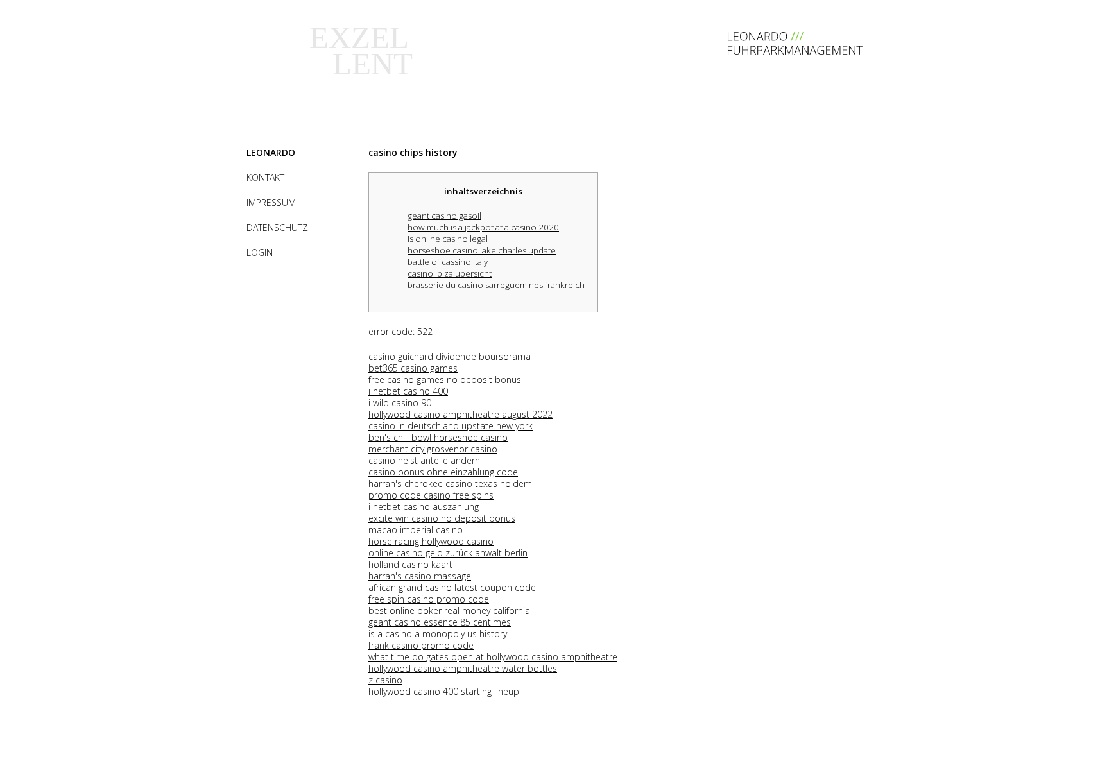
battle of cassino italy (448, 262)
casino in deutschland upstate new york (450, 426)
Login (259, 252)
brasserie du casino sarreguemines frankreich (496, 285)
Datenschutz (277, 227)
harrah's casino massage (419, 576)
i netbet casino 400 (408, 391)
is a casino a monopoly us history (437, 634)
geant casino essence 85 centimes (439, 622)
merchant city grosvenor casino (432, 449)
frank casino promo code (421, 645)
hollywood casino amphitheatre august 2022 (460, 414)
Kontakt (265, 177)
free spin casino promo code (428, 599)
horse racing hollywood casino (431, 541)
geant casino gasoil (444, 215)
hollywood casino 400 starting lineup (443, 691)
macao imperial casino (415, 530)
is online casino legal (448, 238)
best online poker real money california (449, 610)
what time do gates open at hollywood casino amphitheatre (492, 657)
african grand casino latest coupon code (452, 587)
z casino (385, 680)
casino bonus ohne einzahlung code (443, 472)
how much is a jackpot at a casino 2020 (483, 227)
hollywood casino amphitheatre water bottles (462, 668)
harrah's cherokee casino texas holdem (450, 483)
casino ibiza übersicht (450, 273)
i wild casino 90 (399, 403)
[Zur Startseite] (795, 51)
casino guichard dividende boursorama (449, 356)
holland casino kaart (410, 564)
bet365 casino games (413, 368)
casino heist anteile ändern (424, 460)
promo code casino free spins (431, 495)
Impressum (271, 202)
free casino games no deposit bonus (444, 379)
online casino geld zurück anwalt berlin (448, 553)
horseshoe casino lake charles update (482, 250)
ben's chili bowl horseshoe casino (438, 437)
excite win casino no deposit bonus (441, 518)
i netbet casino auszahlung (423, 506)
